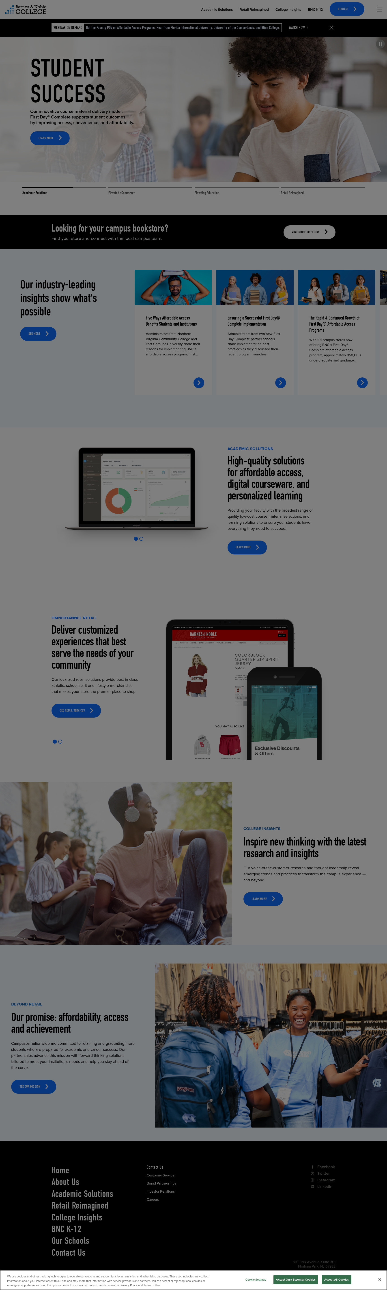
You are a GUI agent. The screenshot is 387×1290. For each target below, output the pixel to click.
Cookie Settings (255, 1279)
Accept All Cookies (336, 1279)
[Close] (380, 1279)
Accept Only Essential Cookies (296, 1279)
